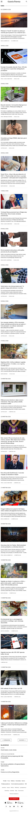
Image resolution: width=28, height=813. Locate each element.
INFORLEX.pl (17, 787)
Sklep (16, 790)
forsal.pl (8, 787)
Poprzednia (6, 740)
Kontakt (4, 780)
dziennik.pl (4, 787)
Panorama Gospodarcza (14, 793)
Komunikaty (18, 780)
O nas (8, 780)
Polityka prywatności (5, 783)
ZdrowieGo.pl (6, 790)
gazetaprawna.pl (23, 787)
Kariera (23, 780)
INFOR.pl (12, 787)
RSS (26, 783)
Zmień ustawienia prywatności (17, 783)
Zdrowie (2, 769)
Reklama (13, 780)
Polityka (2, 747)
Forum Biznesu (21, 790)
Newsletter (12, 790)
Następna (22, 740)
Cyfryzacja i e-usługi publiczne (7, 754)
